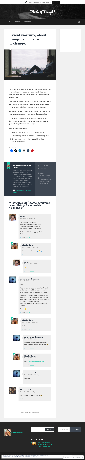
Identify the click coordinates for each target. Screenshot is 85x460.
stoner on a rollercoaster (29, 279)
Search (49, 429)
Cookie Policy (34, 456)
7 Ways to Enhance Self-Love (45, 174)
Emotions (43, 169)
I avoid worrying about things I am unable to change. (27, 39)
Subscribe (75, 429)
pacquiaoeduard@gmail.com (36, 362)
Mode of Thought (42, 11)
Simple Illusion (28, 245)
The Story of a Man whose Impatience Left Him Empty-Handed (45, 444)
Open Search (79, 22)
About (17, 22)
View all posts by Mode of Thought (22, 191)
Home (8, 22)
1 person (28, 237)
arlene (22, 217)
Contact (27, 22)
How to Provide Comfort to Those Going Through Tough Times (45, 180)
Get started (56, 2)
